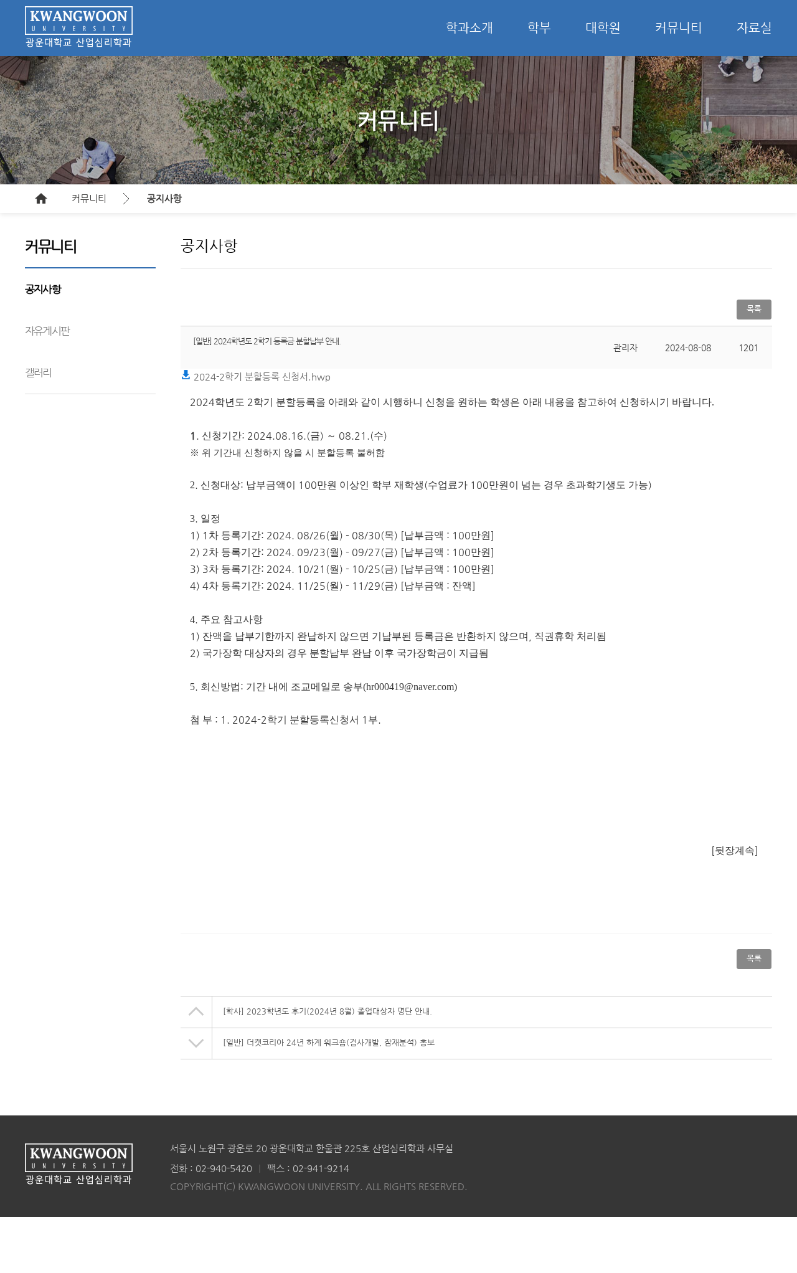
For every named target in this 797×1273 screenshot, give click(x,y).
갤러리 (38, 372)
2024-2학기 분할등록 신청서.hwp (261, 376)
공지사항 (164, 198)
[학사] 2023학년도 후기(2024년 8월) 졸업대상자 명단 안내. (327, 1011)
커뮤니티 (678, 28)
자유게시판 (47, 330)
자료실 (754, 28)
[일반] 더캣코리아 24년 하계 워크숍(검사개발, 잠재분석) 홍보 (329, 1042)
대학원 (603, 28)
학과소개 (469, 28)
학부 (539, 28)
